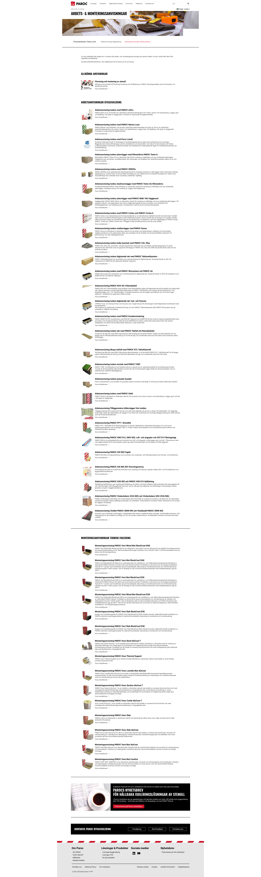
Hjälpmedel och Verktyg (77, 9)
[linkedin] (134, 853)
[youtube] (138, 853)
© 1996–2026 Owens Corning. (80, 871)
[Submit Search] (188, 3)
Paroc (79, 4)
